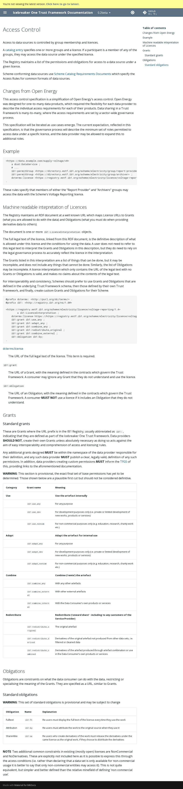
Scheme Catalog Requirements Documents (82, 74)
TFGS (123, 462)
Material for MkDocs (25, 785)
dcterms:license (13, 349)
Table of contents (154, 28)
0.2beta (103, 13)
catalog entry (14, 50)
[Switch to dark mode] (132, 12)
